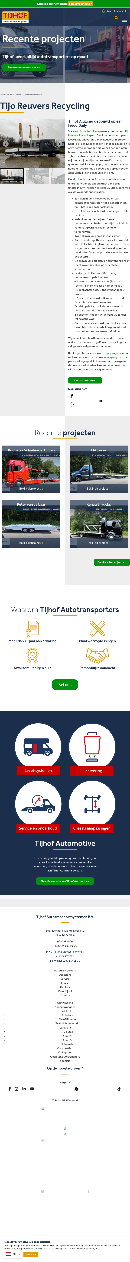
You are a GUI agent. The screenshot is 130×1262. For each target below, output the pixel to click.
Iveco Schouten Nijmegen (88, 131)
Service (65, 979)
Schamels (67, 1044)
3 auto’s (67, 1036)
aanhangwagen (110, 357)
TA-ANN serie (67, 1019)
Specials (65, 1061)
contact (110, 365)
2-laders (67, 1015)
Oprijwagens (65, 1002)
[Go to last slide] (6, 144)
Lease (65, 983)
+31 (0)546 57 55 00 (65, 945)
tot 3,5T (66, 1011)
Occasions (65, 974)
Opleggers (65, 1052)
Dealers (65, 987)
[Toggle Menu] (124, 20)
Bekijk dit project (30, 488)
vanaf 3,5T (66, 1027)
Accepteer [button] (31, 1254)
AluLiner (77, 179)
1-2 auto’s (67, 1031)
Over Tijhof (65, 991)
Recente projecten (14, 94)
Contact (65, 995)
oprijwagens (113, 353)
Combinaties (65, 1048)
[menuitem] (12, 176)
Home (2, 94)
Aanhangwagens (65, 1007)
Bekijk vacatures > (80, 3)
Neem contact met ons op (24, 67)
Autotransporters (65, 970)
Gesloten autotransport (65, 1056)
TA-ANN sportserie (67, 1023)
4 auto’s (67, 1040)
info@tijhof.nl (65, 941)
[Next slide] (59, 144)
